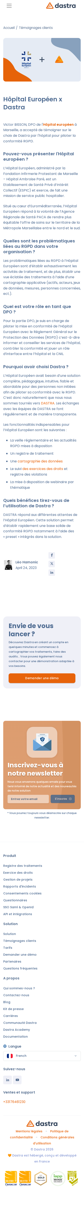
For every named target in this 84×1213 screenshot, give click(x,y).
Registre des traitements (22, 866)
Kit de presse (13, 1009)
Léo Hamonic (27, 562)
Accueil (9, 27)
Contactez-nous (16, 995)
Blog (6, 1002)
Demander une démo (42, 678)
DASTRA (47, 403)
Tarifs (7, 948)
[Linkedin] (7, 1080)
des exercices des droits (42, 468)
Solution (9, 934)
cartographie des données (40, 461)
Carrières (10, 1016)
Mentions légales (29, 1131)
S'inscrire (61, 799)
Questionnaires (15, 900)
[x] (51, 564)
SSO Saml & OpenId (18, 907)
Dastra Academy (16, 1030)
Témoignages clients (36, 27)
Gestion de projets (18, 879)
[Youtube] (17, 1080)
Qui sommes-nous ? (19, 988)
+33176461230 (14, 1102)
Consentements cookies (22, 893)
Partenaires (12, 961)
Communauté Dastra (20, 1023)
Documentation (15, 1036)
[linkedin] (51, 572)
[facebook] (51, 555)
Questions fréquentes (20, 968)
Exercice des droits (18, 872)
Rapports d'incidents (19, 886)
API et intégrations (17, 914)
